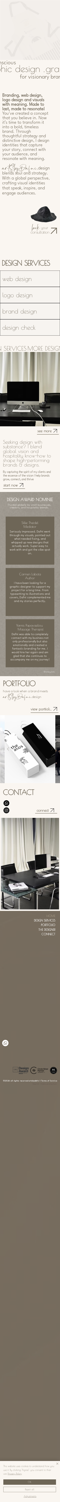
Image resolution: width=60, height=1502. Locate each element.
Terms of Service (49, 1081)
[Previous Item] (8, 749)
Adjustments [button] (30, 1496)
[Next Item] (52, 749)
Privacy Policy (15, 1473)
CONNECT (48, 934)
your (40, 227)
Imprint (36, 1084)
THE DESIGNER (46, 929)
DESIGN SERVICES (44, 920)
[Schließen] (55, 1466)
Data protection (49, 1084)
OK (30, 1482)
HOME (50, 916)
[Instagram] (6, 810)
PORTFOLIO (48, 925)
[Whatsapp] (6, 803)
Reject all (29, 1489)
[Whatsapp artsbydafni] (5, 1043)
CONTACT (18, 792)
